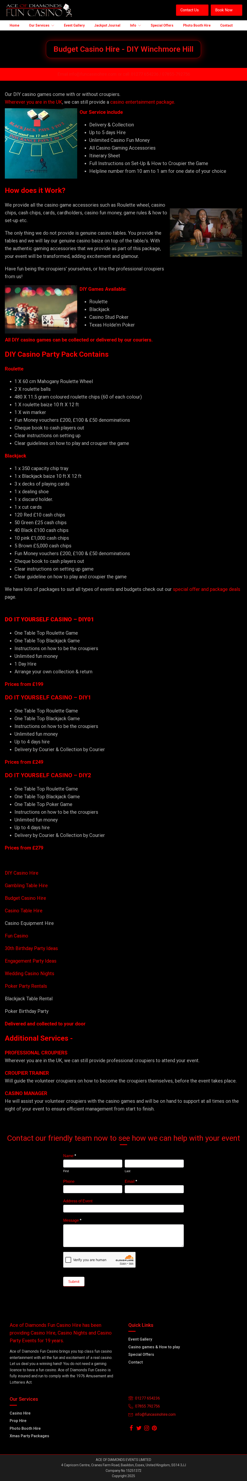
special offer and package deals (206, 589)
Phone (69, 1181)
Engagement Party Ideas (30, 961)
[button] (192, 10)
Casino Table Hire (24, 911)
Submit (73, 1281)
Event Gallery (140, 1339)
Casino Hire (20, 1413)
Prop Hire (18, 1420)
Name (69, 1156)
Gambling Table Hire (26, 885)
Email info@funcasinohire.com (87, 74)
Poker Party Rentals (26, 986)
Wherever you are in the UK (33, 102)
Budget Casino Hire (26, 898)
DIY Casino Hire (21, 873)
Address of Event (77, 1201)
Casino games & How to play (154, 1347)
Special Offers (141, 1354)
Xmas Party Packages (29, 1436)
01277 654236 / (146, 74)
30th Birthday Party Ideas (31, 948)
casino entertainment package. (142, 102)
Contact (135, 1362)
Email (131, 1181)
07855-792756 (176, 74)
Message (72, 1220)
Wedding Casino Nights (29, 973)
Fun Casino (16, 936)
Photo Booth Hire (25, 1428)
